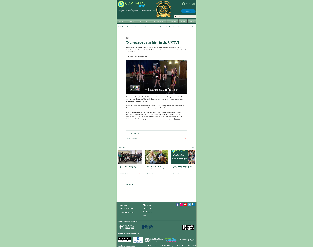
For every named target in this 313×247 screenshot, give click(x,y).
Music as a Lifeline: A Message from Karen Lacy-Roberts (155, 167)
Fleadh (153, 27)
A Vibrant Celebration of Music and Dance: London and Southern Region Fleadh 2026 (129, 167)
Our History (147, 208)
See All (193, 147)
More (179, 27)
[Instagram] (181, 204)
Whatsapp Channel (127, 212)
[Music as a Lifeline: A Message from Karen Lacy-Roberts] (156, 157)
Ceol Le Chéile (170, 27)
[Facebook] (177, 204)
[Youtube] (185, 204)
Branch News (144, 27)
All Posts (120, 27)
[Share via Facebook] (127, 133)
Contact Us (124, 216)
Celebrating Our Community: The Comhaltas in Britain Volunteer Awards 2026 (182, 167)
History (160, 27)
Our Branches (147, 212)
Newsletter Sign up (126, 208)
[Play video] (156, 77)
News (145, 215)
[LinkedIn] (193, 204)
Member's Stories (132, 27)
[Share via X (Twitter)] (131, 133)
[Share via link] (139, 133)
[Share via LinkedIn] (135, 133)
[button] (194, 3)
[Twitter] (189, 204)
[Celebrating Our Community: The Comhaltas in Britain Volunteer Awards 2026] (183, 157)
